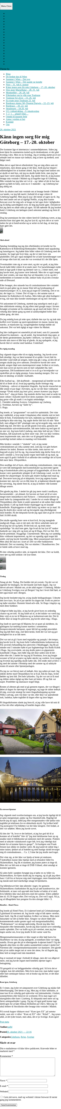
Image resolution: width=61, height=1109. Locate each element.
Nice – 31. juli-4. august (17, 24)
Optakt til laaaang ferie (16, 56)
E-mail (4, 1086)
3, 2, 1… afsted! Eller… (17, 53)
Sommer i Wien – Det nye (18, 18)
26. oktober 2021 (8, 129)
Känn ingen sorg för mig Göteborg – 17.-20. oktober (30, 26)
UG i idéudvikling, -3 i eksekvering (22, 50)
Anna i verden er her (15, 58)
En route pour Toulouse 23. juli (20, 40)
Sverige (30, 1037)
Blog (8, 13)
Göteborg (15, 1037)
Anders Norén (16, 69)
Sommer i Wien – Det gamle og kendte (24, 21)
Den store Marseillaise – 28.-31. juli (22, 29)
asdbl (9, 1027)
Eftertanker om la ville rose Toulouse (23, 34)
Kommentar (6, 1056)
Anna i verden (6, 1)
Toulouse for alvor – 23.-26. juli (21, 37)
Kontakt (9, 61)
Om (7, 64)
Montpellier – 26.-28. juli (17, 32)
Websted (4, 1091)
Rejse (23, 1037)
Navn (3, 1080)
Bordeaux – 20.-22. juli (17, 45)
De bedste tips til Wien (16, 16)
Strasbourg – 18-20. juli (17, 48)
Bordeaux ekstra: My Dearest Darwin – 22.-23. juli (30, 42)
